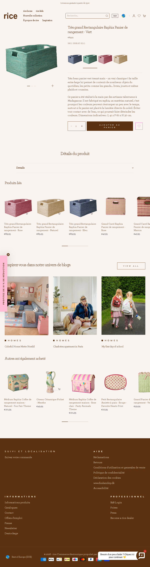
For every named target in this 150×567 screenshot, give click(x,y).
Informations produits (17, 502)
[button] (139, 126)
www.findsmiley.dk (103, 483)
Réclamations (101, 457)
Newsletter (11, 528)
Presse (8, 523)
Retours (97, 462)
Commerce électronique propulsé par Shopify (81, 554)
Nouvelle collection (32, 16)
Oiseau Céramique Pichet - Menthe (50, 401)
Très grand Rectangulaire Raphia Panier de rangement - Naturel (50, 227)
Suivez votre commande (18, 457)
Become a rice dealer (122, 518)
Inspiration (47, 20)
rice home (27, 11)
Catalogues (11, 507)
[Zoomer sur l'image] (53, 86)
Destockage (11, 533)
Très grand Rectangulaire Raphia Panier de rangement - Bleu (82, 227)
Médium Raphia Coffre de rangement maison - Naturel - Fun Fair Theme (17, 403)
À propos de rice (31, 20)
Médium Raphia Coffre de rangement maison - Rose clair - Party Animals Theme (82, 404)
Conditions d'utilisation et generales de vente (119, 467)
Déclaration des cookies (107, 478)
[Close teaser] (8, 254)
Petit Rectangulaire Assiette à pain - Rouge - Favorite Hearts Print (114, 403)
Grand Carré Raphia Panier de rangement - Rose (113, 227)
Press (113, 513)
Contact (9, 513)
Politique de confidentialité (109, 472)
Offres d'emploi (13, 518)
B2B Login (116, 502)
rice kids (40, 11)
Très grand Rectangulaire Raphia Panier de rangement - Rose (17, 227)
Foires (113, 507)
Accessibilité (100, 488)
